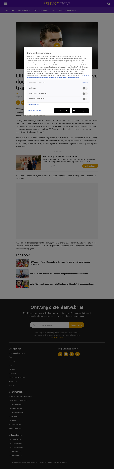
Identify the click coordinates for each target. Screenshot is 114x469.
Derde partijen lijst (33, 104)
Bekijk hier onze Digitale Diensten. (68, 77)
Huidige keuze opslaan (62, 110)
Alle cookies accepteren (80, 110)
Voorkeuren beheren (34, 110)
